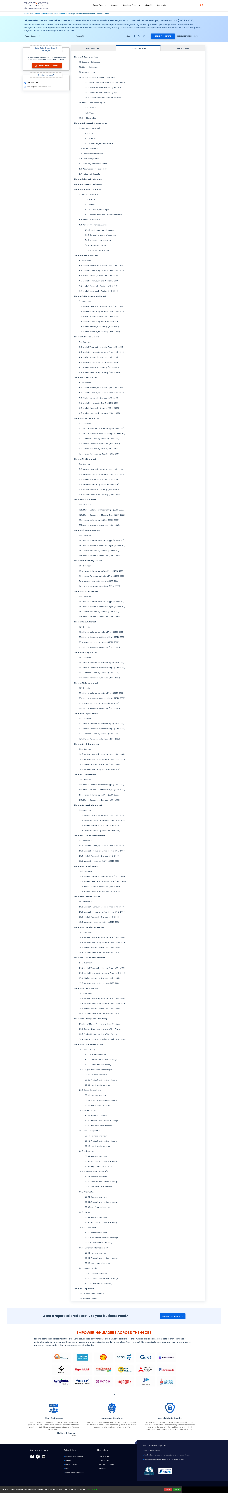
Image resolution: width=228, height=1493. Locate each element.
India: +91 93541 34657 (153, 1451)
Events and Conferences (74, 1473)
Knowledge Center (130, 5)
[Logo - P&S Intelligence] (36, 5)
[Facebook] (32, 1456)
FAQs (67, 1468)
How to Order (104, 1456)
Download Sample (48, 66)
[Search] (202, 5)
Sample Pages (183, 48)
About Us (148, 5)
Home (26, 14)
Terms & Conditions (106, 1464)
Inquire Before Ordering (188, 36)
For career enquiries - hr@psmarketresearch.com (164, 1459)
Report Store (98, 5)
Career (68, 1460)
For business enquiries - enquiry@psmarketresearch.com (167, 1455)
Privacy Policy (104, 1460)
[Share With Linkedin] (144, 35)
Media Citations (71, 1464)
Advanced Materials (61, 14)
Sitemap (102, 1468)
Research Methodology (74, 1456)
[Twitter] (38, 1456)
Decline (167, 1490)
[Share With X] (139, 35)
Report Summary (93, 48)
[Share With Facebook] (134, 36)
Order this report (163, 36)
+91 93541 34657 (33, 83)
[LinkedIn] (43, 1456)
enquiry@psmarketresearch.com (39, 87)
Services (114, 5)
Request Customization (172, 1316)
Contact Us (161, 5)
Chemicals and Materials (41, 14)
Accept (176, 1490)
